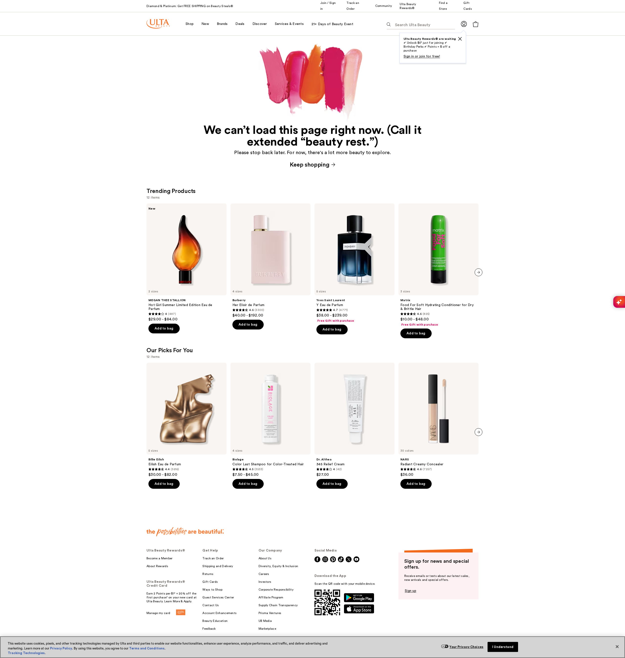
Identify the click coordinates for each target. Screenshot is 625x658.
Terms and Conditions (147, 648)
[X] (460, 39)
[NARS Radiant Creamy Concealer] (438, 420)
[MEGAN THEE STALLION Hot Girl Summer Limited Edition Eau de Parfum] (186, 262)
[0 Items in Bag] (476, 24)
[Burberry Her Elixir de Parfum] (270, 260)
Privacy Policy (61, 648)
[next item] (478, 272)
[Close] (617, 646)
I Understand (502, 646)
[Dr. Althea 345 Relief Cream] (354, 420)
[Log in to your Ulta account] (464, 24)
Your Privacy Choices (466, 646)
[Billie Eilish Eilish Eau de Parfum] (186, 420)
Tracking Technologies (26, 653)
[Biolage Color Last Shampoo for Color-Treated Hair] (270, 420)
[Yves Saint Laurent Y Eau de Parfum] (354, 263)
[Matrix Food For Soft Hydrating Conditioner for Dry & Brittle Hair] (438, 265)
